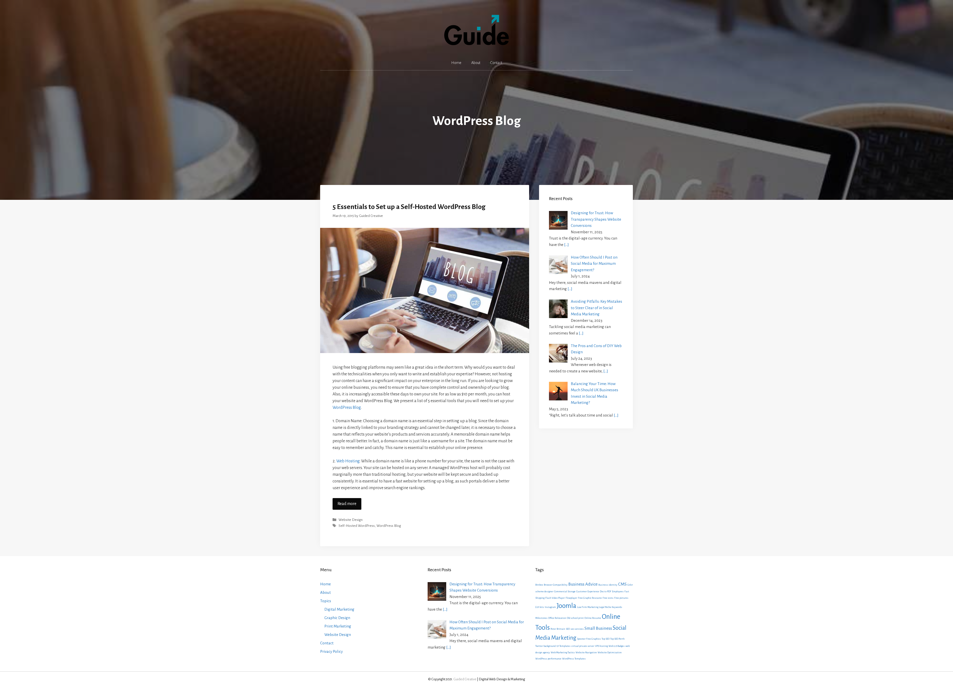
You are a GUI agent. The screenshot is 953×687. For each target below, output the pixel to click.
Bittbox (539, 584)
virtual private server (582, 646)
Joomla (566, 605)
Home (456, 63)
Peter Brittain (557, 628)
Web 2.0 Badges (617, 646)
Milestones (541, 618)
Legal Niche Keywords (610, 607)
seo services (577, 628)
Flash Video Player (555, 598)
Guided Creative (464, 679)
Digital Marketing (339, 609)
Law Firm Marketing (587, 607)
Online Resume (592, 618)
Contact (496, 63)
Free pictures (621, 598)
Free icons (608, 598)
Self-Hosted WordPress (357, 526)
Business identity (607, 584)
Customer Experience (587, 591)
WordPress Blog (347, 407)
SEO (568, 628)
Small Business (598, 628)
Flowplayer (571, 598)
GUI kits (539, 607)
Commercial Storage (565, 591)
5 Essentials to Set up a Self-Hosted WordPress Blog (409, 206)
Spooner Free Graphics (589, 638)
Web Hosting (348, 461)
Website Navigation (586, 652)
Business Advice (583, 584)
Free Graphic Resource (590, 598)
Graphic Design (337, 618)
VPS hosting (601, 646)
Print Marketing (337, 626)
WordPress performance (548, 658)
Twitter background (545, 646)
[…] (566, 244)
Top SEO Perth (617, 638)
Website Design (351, 520)
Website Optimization (610, 652)
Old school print (575, 618)
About (475, 63)
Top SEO (606, 638)
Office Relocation (557, 618)
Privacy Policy (331, 651)
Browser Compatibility (556, 584)
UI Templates (563, 646)
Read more (347, 504)
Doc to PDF (605, 591)
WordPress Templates (574, 658)
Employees (618, 591)
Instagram (550, 607)
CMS (622, 584)
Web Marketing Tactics (563, 652)
